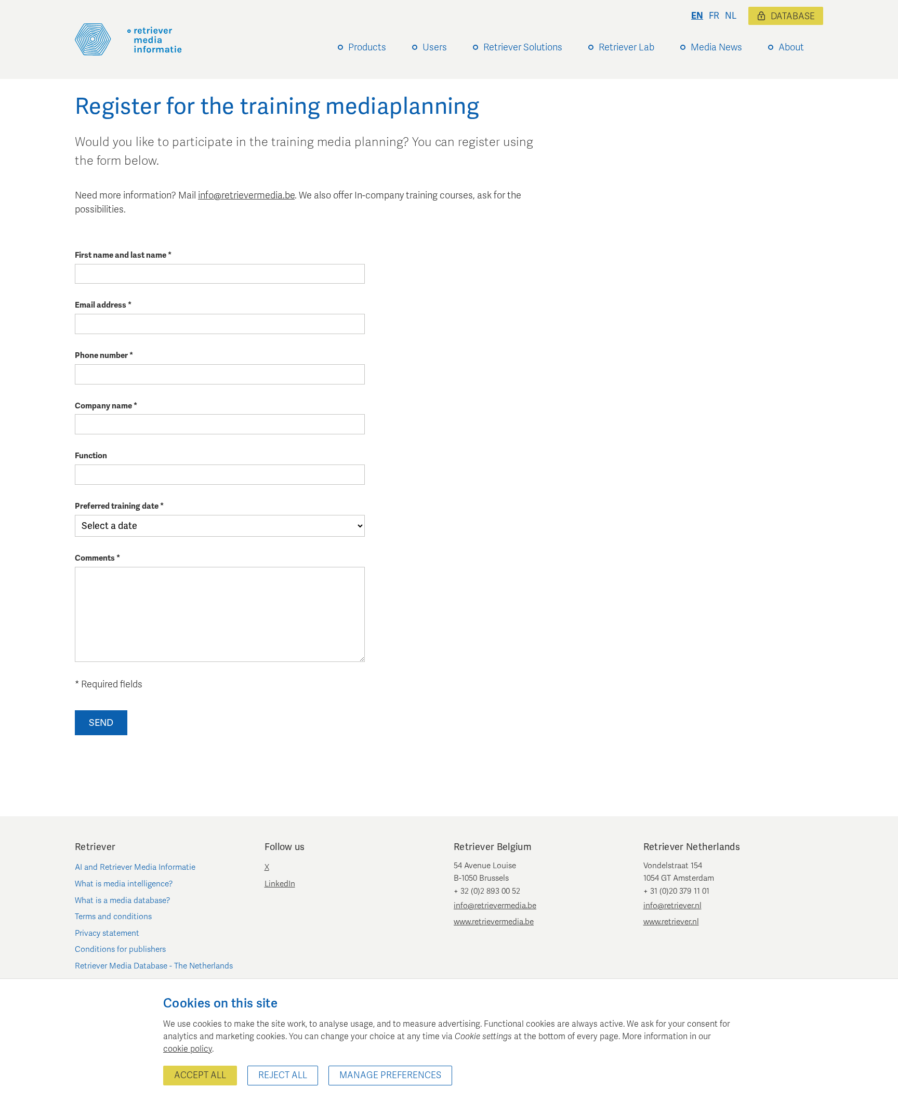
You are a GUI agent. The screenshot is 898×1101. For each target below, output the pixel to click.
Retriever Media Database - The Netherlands (154, 966)
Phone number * (104, 355)
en (697, 15)
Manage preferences (390, 1075)
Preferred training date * (119, 506)
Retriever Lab (626, 47)
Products (367, 47)
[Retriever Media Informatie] (128, 39)
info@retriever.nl (672, 905)
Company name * (106, 405)
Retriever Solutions (522, 47)
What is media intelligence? (124, 883)
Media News (716, 47)
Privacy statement (107, 933)
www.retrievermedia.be (494, 921)
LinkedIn (280, 883)
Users (434, 47)
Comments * (97, 558)
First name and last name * (123, 255)
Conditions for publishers (120, 949)
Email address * (103, 305)
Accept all (200, 1075)
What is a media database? (122, 900)
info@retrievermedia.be (246, 195)
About (791, 47)
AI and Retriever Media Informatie (135, 867)
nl (730, 15)
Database (793, 16)
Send (101, 722)
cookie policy (187, 1049)
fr (714, 15)
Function (91, 455)
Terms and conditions (113, 916)
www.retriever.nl (671, 921)
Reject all (282, 1075)
